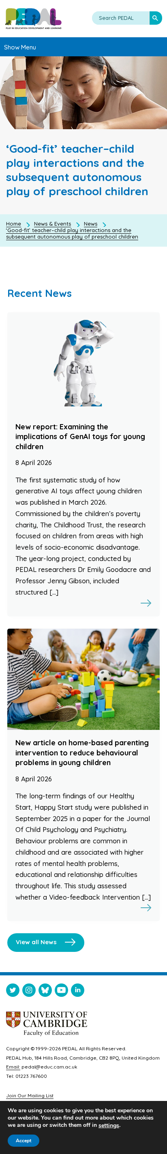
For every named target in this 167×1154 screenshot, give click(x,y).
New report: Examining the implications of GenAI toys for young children (80, 436)
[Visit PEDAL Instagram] (29, 991)
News (90, 223)
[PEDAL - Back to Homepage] (33, 18)
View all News (36, 942)
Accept (23, 1140)
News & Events (52, 223)
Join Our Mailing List (30, 1095)
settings (108, 1125)
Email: (13, 1067)
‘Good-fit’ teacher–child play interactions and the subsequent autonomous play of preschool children (72, 233)
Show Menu (20, 47)
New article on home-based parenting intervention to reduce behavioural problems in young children (82, 752)
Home (13, 223)
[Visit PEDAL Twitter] (12, 991)
